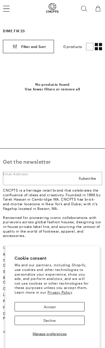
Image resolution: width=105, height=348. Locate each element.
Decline (49, 320)
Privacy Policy (60, 292)
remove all (70, 89)
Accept (50, 307)
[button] (84, 8)
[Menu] (10, 8)
